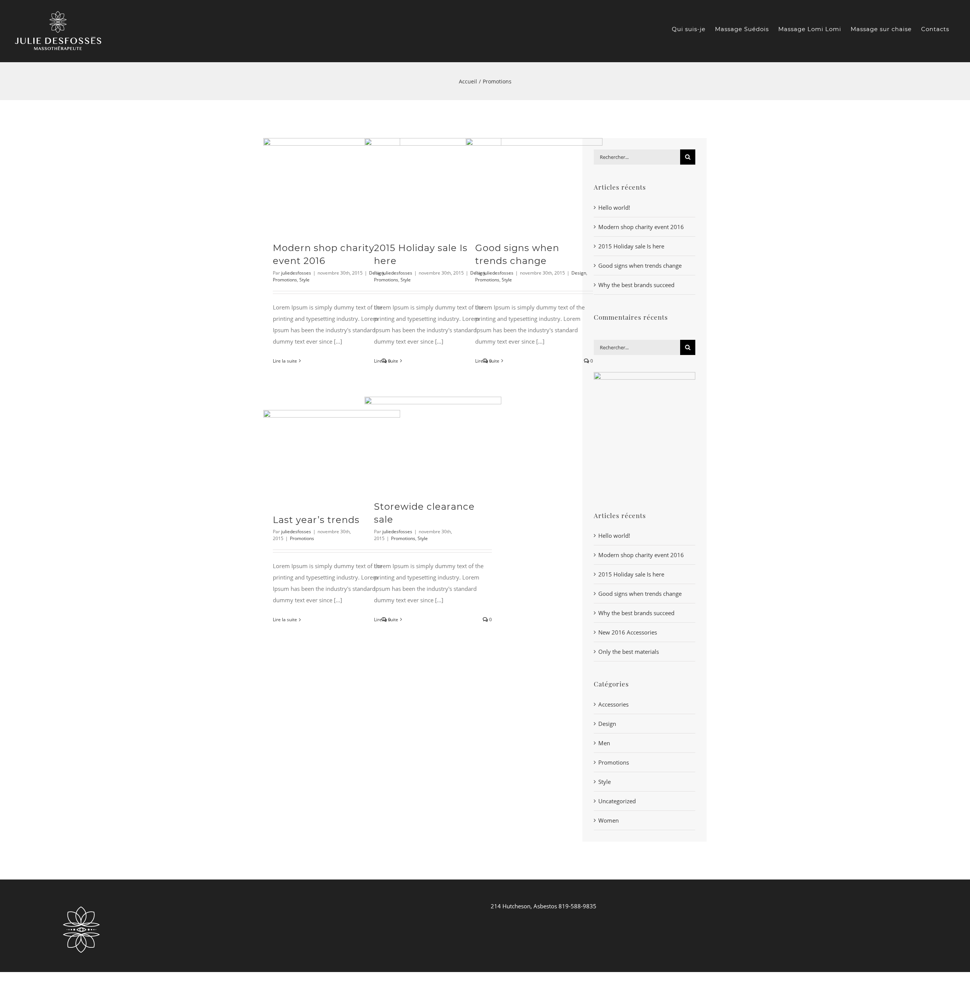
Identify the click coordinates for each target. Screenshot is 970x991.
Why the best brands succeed (636, 285)
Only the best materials (628, 651)
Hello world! (614, 207)
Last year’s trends (316, 519)
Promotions (285, 279)
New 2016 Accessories (627, 632)
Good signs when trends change (640, 265)
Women (608, 820)
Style (304, 279)
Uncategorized (617, 801)
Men (604, 743)
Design (578, 273)
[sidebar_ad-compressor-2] (644, 374)
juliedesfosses (296, 273)
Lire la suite (285, 361)
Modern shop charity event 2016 (641, 227)
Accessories (613, 704)
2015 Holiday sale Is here (631, 246)
